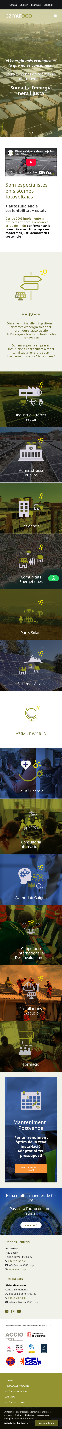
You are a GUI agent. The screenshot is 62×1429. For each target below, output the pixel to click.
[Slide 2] (32, 132)
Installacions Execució (31, 1011)
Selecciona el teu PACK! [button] (31, 1168)
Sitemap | (10, 1380)
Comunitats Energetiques (31, 579)
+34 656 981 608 (17, 1298)
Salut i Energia (31, 790)
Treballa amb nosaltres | (18, 1386)
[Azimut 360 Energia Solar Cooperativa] (18, 15)
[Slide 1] (29, 132)
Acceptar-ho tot (46, 1423)
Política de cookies (15, 1402)
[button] (55, 15)
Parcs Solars (31, 632)
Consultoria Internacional (31, 844)
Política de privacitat (16, 1391)
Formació (31, 1064)
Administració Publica (31, 472)
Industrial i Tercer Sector (31, 417)
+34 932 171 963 (17, 1261)
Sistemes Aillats (31, 683)
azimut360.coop (17, 1269)
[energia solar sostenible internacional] (31, 719)
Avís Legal (10, 1397)
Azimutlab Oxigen (31, 897)
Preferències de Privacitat (16, 1423)
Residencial (31, 525)
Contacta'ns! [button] (31, 1225)
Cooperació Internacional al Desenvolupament (31, 953)
